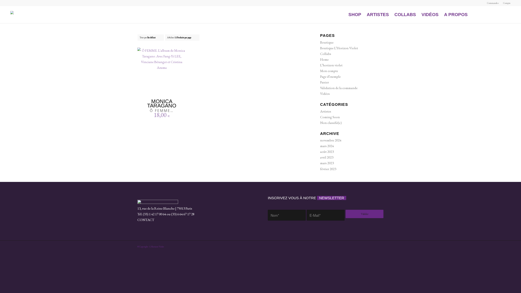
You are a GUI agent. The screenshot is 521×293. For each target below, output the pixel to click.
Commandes (493, 3)
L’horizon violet (331, 65)
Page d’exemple (330, 76)
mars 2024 (327, 146)
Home (324, 59)
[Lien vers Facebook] (477, 14)
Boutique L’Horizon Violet (339, 48)
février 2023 (328, 169)
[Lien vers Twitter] (500, 14)
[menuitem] (493, 3)
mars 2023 (327, 163)
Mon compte (329, 71)
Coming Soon (330, 117)
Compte (507, 3)
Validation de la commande (339, 88)
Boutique (327, 42)
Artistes (325, 111)
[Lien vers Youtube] (492, 14)
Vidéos (325, 93)
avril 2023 (326, 157)
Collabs (325, 53)
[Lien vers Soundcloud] (484, 14)
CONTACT (145, 220)
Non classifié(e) (331, 122)
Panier (324, 82)
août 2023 (327, 151)
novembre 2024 (330, 140)
